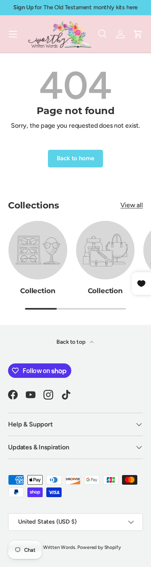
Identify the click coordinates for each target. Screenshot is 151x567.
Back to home (75, 158)
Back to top (71, 342)
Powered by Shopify (98, 547)
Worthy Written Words (50, 547)
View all (131, 205)
